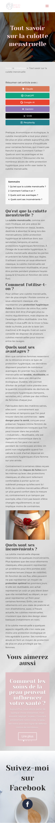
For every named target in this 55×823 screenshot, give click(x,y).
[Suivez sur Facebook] (27, 804)
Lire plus (27, 736)
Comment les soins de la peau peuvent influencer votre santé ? (27, 692)
